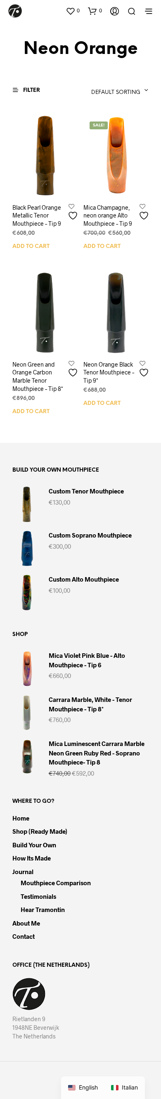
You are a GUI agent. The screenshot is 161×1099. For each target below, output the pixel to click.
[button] (73, 11)
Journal (22, 871)
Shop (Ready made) (39, 831)
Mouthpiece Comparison (56, 882)
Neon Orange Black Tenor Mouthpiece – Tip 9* (108, 371)
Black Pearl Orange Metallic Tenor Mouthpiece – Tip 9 (36, 215)
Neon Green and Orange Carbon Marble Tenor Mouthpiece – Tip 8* (37, 376)
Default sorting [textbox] (115, 92)
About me (26, 923)
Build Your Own (34, 845)
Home (20, 818)
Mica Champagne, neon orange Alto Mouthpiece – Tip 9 (107, 215)
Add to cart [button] (31, 246)
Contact (23, 936)
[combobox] (104, 90)
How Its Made (31, 858)
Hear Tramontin (43, 909)
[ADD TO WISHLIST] (74, 212)
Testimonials (38, 896)
